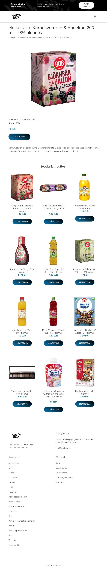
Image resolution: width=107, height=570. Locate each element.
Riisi (10, 535)
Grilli (10, 468)
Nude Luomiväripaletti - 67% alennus (22, 392)
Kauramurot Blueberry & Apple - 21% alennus (85, 331)
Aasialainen (13, 463)
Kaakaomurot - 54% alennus (84, 392)
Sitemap (59, 482)
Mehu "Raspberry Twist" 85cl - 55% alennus (53, 331)
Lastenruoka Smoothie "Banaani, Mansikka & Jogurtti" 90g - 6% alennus (53, 395)
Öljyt (10, 516)
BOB (34, 119)
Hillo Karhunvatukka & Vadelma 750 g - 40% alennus (53, 208)
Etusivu (11, 37)
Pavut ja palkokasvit (17, 530)
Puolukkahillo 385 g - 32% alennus (22, 270)
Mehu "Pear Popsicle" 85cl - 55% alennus (53, 270)
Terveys (12, 540)
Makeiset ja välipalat (17, 497)
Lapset (11, 482)
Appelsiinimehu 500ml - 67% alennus (85, 207)
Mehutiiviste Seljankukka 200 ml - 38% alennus (84, 270)
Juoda (11, 472)
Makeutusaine (14, 501)
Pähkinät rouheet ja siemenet (21, 521)
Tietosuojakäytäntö (64, 477)
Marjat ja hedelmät (17, 506)
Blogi (57, 463)
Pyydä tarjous (86, 5)
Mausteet (12, 511)
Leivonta (12, 492)
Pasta (11, 525)
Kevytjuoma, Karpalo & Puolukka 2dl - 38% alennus (22, 208)
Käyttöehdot (61, 472)
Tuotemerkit (25, 119)
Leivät (11, 487)
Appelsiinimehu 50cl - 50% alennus (22, 331)
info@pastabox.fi (63, 448)
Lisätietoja (19, 137)
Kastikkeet (13, 477)
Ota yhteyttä (61, 468)
